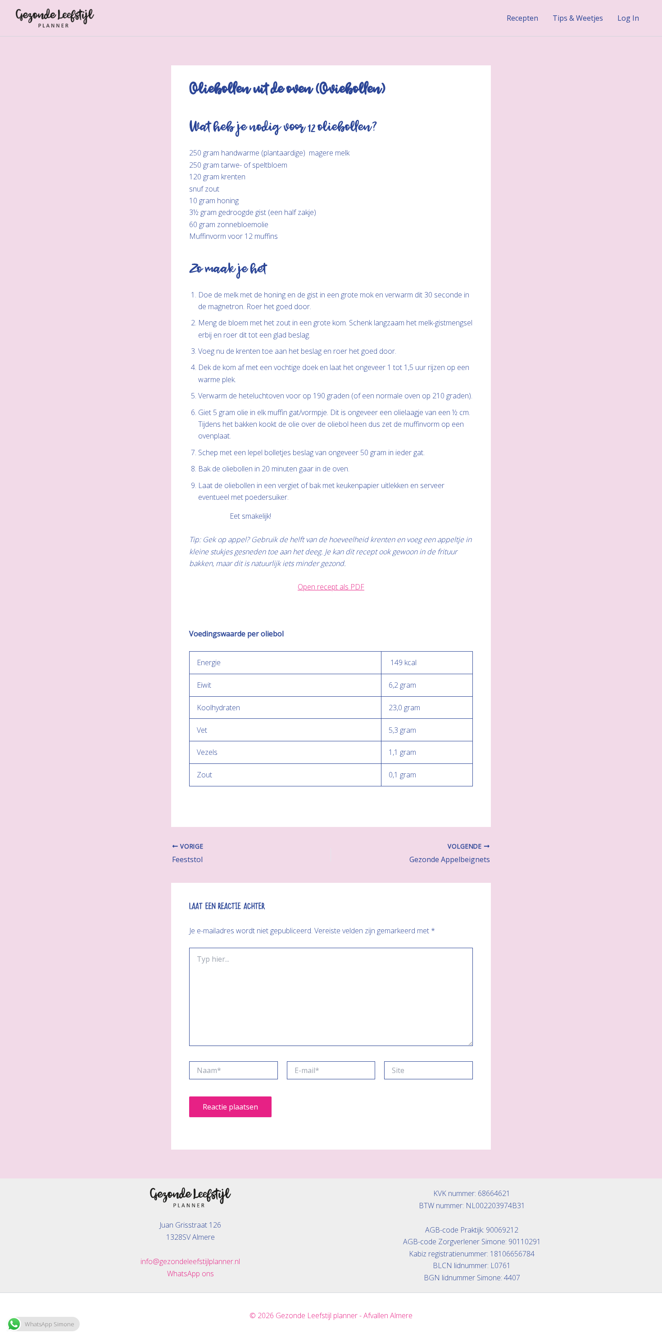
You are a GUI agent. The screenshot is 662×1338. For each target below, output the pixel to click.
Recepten (522, 18)
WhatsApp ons (190, 1274)
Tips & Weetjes (578, 18)
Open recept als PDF (331, 587)
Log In (628, 18)
